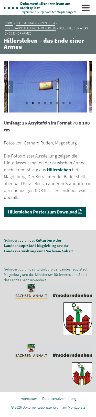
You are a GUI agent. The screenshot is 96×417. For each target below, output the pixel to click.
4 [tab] (45, 103)
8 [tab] (69, 103)
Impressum (28, 398)
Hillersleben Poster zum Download (43, 212)
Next (87, 87)
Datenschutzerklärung (59, 398)
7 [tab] (63, 103)
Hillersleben (59, 170)
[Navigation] (85, 7)
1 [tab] (26, 103)
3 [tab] (38, 103)
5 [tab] (51, 103)
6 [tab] (57, 103)
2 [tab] (32, 103)
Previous (9, 87)
